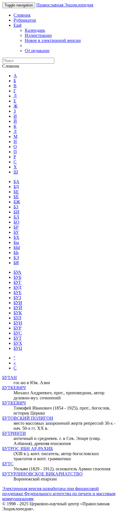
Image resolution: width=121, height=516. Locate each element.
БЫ (17, 247)
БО (16, 222)
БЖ (17, 201)
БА (16, 181)
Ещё (18, 25)
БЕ (16, 191)
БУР (17, 328)
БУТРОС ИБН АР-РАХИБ (27, 448)
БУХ (18, 343)
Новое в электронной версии (53, 40)
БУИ (18, 302)
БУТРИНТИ (14, 433)
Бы (16, 242)
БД (16, 186)
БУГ (17, 282)
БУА (17, 272)
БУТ (18, 338)
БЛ (16, 217)
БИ (16, 212)
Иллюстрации (38, 35)
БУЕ (18, 292)
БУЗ (17, 297)
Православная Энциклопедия (64, 5)
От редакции (37, 50)
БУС (18, 333)
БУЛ (17, 317)
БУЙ (18, 307)
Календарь (35, 30)
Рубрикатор (25, 20)
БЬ (16, 252)
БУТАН (9, 377)
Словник (22, 15)
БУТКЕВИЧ (14, 387)
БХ (16, 237)
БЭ (16, 257)
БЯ (16, 262)
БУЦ (18, 348)
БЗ (16, 206)
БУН (18, 323)
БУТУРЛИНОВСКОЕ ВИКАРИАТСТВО (42, 473)
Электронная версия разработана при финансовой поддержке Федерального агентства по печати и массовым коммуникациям (58, 493)
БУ (16, 232)
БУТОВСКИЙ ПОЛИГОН (27, 418)
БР (16, 227)
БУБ (17, 277)
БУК (18, 312)
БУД (17, 287)
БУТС (8, 463)
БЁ (16, 196)
